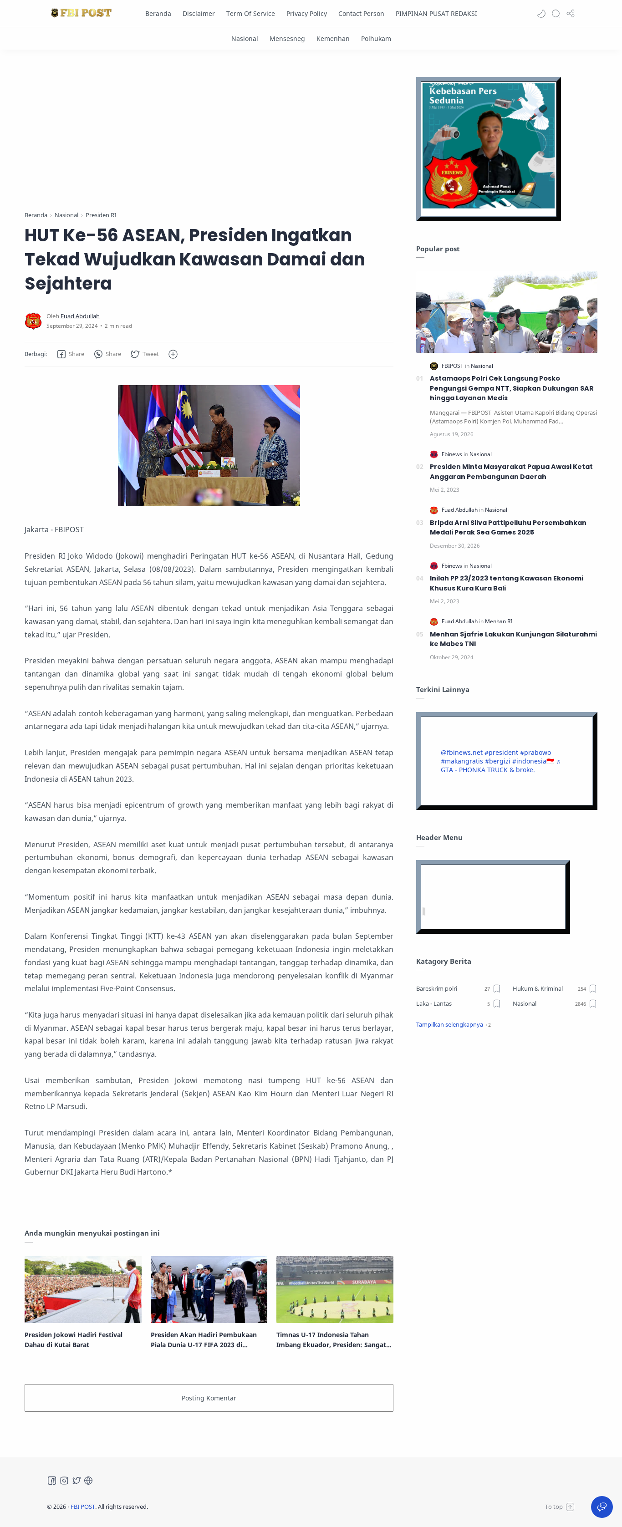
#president (501, 752)
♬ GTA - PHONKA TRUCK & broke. (501, 765)
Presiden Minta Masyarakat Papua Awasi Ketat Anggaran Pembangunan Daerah (511, 471)
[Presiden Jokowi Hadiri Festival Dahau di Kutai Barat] (83, 1289)
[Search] (556, 13)
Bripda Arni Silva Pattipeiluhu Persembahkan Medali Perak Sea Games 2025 (508, 527)
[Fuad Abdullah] (80, 316)
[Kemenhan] (333, 38)
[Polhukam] (376, 38)
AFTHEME (206, 1506)
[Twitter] (76, 1481)
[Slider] (209, 132)
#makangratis (462, 761)
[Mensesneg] (287, 38)
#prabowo (535, 752)
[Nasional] (244, 38)
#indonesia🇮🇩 (533, 761)
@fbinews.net (462, 752)
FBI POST (83, 1506)
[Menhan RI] (498, 621)
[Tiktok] (88, 1481)
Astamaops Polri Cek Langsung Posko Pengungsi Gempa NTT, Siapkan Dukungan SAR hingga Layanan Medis (512, 388)
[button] (541, 13)
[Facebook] (52, 1481)
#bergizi (497, 761)
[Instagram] (64, 1481)
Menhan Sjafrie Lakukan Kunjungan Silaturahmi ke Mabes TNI (513, 639)
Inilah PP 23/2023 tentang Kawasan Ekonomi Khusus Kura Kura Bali (506, 583)
